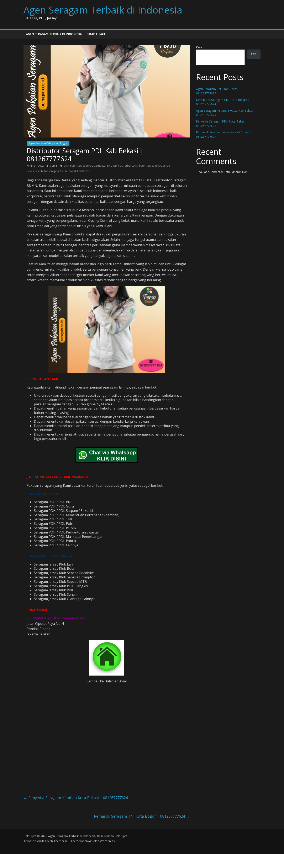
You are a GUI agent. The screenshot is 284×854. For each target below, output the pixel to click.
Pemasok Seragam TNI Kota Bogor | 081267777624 (142, 816)
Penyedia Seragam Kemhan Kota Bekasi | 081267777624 (75, 797)
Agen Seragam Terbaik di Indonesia (102, 9)
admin (54, 165)
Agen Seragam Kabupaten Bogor (48, 143)
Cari (199, 47)
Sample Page (96, 34)
